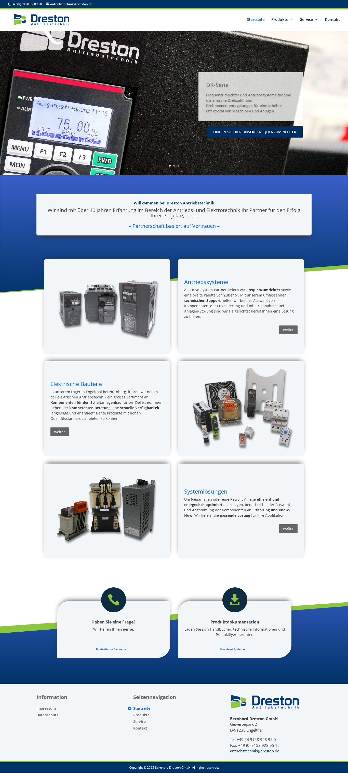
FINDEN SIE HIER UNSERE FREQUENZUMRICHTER (254, 131)
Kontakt (332, 20)
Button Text (107, 265)
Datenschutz (47, 714)
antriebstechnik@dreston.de (254, 750)
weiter (288, 329)
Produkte (279, 20)
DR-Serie (217, 84)
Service (306, 20)
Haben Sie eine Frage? (113, 622)
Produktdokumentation (234, 622)
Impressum (46, 708)
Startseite (256, 20)
